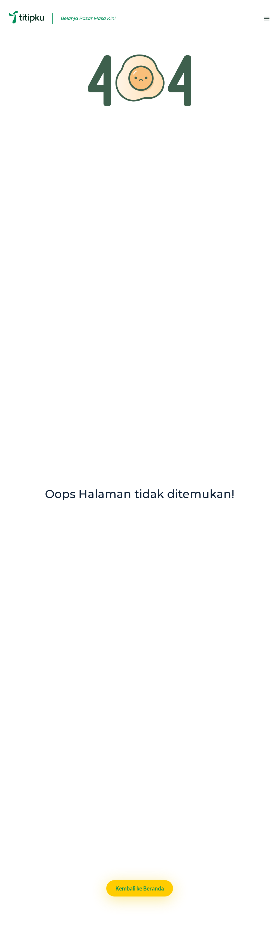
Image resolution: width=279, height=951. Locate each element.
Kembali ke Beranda (139, 888)
